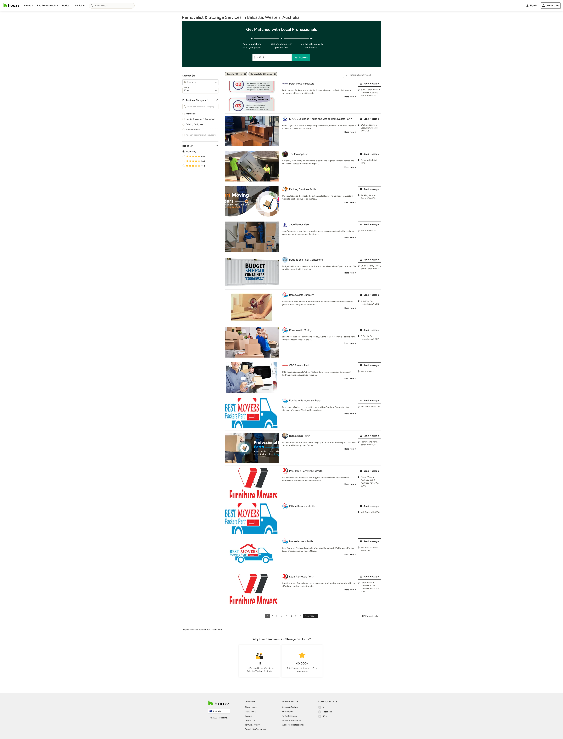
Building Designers (194, 124)
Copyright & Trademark (255, 729)
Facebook (327, 712)
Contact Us (250, 720)
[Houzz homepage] (11, 5)
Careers (248, 716)
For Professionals (289, 716)
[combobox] (112, 6)
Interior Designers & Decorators (200, 119)
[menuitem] (28, 5)
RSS (325, 716)
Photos (27, 5)
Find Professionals (46, 5)
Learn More (217, 629)
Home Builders (193, 129)
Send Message (371, 83)
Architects (191, 114)
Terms (248, 725)
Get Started (301, 57)
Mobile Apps (287, 711)
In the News (250, 711)
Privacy (256, 725)
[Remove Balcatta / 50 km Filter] (245, 74)
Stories (65, 5)
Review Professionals (291, 720)
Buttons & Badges (290, 707)
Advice (78, 5)
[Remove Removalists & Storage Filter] (275, 74)
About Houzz (251, 707)
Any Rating (191, 151)
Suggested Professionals (293, 725)
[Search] (92, 6)
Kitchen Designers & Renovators (201, 135)
